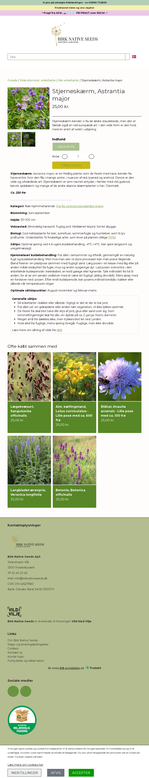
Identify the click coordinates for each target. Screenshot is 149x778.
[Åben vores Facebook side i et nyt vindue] (13, 691)
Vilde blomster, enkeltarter (38, 80)
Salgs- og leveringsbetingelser (28, 644)
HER (59, 330)
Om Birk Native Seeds (23, 640)
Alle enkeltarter (68, 80)
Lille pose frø (65, 146)
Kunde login (16, 656)
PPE (111, 237)
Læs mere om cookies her (25, 765)
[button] (65, 156)
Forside (12, 80)
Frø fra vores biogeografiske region (79, 206)
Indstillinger (24, 773)
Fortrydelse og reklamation (26, 660)
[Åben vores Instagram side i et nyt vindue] (25, 691)
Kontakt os (15, 652)
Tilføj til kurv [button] (71, 165)
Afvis (56, 773)
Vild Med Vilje (81, 621)
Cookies (13, 648)
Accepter (81, 773)
